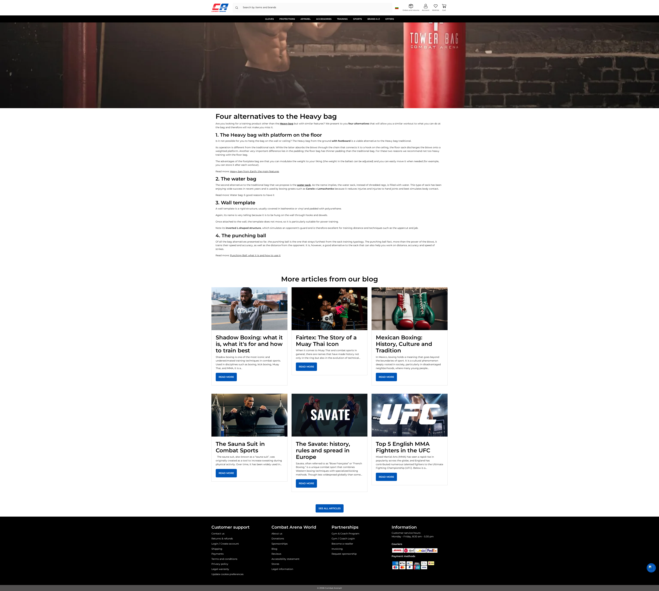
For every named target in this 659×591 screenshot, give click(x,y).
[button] (651, 568)
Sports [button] (357, 19)
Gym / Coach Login (343, 538)
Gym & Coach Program (345, 533)
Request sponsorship (344, 553)
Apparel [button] (305, 19)
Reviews (276, 553)
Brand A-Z (373, 19)
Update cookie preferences (227, 574)
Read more (226, 376)
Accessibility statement (285, 558)
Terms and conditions (224, 558)
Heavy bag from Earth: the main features (254, 171)
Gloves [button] (269, 19)
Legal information (282, 569)
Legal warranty (220, 569)
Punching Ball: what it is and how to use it (255, 255)
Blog (274, 548)
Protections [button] (287, 19)
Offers (389, 19)
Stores (275, 563)
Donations (277, 538)
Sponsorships (279, 543)
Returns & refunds (222, 538)
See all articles (330, 508)
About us (276, 533)
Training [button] (342, 19)
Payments (217, 553)
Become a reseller (342, 543)
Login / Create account (225, 543)
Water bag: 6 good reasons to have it (252, 195)
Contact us (217, 533)
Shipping (216, 548)
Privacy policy (219, 563)
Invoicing (337, 548)
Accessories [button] (324, 19)
